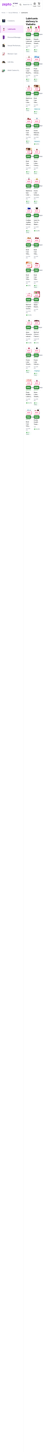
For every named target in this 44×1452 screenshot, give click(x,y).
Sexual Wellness (13, 13)
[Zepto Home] (6, 4)
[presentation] (7, 12)
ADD (28, 30)
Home (3, 13)
